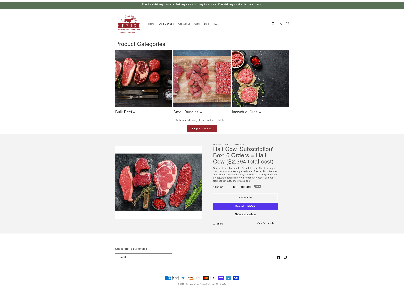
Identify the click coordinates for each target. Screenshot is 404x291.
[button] (273, 23)
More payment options (245, 213)
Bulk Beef (123, 112)
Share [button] (220, 223)
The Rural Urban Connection (197, 284)
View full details (265, 223)
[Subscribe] (168, 257)
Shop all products (202, 128)
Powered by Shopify (217, 284)
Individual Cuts (245, 112)
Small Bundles (186, 112)
